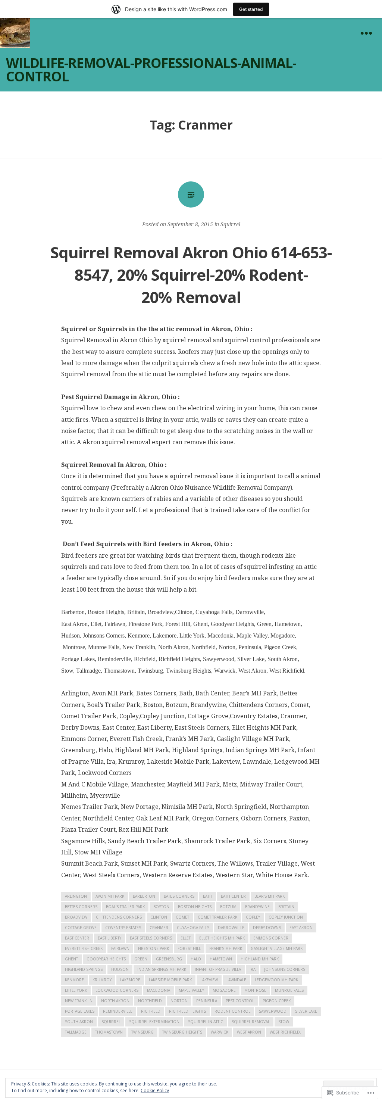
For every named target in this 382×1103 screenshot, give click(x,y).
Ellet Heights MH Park (222, 938)
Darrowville (231, 927)
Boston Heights (195, 906)
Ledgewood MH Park (276, 979)
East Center (77, 938)
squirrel (110, 1021)
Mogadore (224, 990)
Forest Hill (189, 948)
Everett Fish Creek (84, 948)
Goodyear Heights (106, 959)
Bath (207, 896)
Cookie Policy (155, 1090)
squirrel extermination (154, 1021)
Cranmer (159, 927)
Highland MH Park (260, 959)
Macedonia (158, 990)
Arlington (76, 896)
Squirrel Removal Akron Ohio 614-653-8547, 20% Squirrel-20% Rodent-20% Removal (191, 275)
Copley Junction (286, 917)
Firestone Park (153, 948)
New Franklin (79, 1000)
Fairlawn (120, 948)
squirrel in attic (205, 1021)
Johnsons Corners (284, 969)
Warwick (219, 1032)
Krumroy (102, 979)
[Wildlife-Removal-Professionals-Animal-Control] (15, 33)
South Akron (79, 1021)
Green (140, 959)
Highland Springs (84, 969)
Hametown (221, 959)
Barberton (144, 896)
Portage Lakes (79, 1011)
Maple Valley (191, 990)
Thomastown (109, 1032)
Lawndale (236, 979)
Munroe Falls (289, 990)
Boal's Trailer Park (125, 906)
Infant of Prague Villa (218, 969)
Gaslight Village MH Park (277, 948)
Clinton (158, 917)
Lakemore (130, 979)
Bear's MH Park (269, 896)
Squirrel (230, 224)
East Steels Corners (151, 938)
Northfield (150, 1000)
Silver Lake (306, 1011)
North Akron (115, 1000)
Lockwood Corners (117, 990)
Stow (283, 1021)
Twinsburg (142, 1032)
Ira (253, 969)
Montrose (255, 990)
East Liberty (109, 938)
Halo (196, 959)
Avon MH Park (110, 896)
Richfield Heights (187, 1011)
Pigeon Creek (277, 1000)
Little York (76, 990)
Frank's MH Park (225, 948)
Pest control (240, 1000)
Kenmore (74, 979)
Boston (161, 906)
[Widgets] (366, 33)
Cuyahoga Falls (193, 927)
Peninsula (206, 1000)
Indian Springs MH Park (161, 969)
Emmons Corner (270, 938)
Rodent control (232, 1011)
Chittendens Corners (119, 917)
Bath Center (233, 896)
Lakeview (209, 979)
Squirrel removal (251, 1021)
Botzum (228, 906)
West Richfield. (285, 1032)
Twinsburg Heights (182, 1032)
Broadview (76, 917)
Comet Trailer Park (217, 917)
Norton (179, 1000)
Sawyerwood (272, 1011)
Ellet (186, 938)
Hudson (120, 969)
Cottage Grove (81, 927)
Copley (253, 917)
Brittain (286, 906)
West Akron (249, 1032)
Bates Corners (179, 896)
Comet (182, 917)
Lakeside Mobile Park (170, 979)
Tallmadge (76, 1032)
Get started (251, 9)
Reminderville (117, 1011)
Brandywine (257, 906)
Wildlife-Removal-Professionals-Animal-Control (151, 69)
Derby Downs (267, 927)
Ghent (71, 959)
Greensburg (169, 959)
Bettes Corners (81, 906)
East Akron (301, 927)
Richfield (150, 1011)
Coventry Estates (123, 927)
